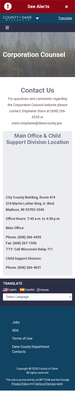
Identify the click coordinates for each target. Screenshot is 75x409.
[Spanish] (28, 290)
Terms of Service (45, 383)
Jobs (16, 322)
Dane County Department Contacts (30, 349)
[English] (11, 290)
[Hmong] (44, 290)
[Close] (66, 6)
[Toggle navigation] (7, 28)
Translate (65, 18)
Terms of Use (22, 338)
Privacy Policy (20, 383)
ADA (15, 330)
